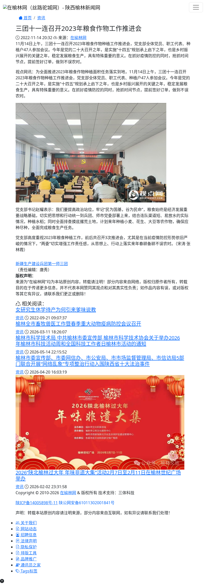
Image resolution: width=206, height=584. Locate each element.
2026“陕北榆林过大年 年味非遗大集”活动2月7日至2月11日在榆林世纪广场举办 (98, 475)
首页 (27, 18)
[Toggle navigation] (196, 7)
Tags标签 (28, 571)
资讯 (41, 18)
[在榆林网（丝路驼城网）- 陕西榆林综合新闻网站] (51, 7)
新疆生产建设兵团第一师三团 (42, 263)
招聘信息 (28, 535)
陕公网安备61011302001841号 (87, 502)
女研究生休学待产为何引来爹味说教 (56, 309)
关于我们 (28, 523)
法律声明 (28, 541)
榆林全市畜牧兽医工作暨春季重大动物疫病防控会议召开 (78, 323)
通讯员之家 (30, 565)
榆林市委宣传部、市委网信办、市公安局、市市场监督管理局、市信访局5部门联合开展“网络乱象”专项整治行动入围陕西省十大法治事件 (100, 360)
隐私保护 (28, 547)
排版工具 (28, 553)
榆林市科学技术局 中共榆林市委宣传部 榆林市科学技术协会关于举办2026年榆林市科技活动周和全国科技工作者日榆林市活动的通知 (98, 340)
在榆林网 (78, 37)
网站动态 (28, 529)
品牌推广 (28, 559)
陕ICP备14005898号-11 (37, 502)
